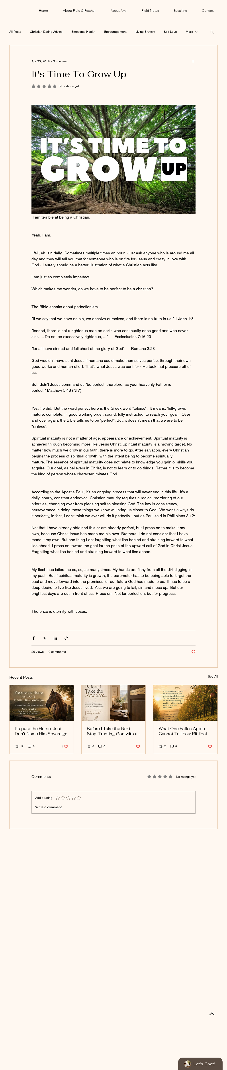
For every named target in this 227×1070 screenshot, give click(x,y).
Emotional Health (83, 31)
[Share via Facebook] (33, 638)
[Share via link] (66, 638)
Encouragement (115, 31)
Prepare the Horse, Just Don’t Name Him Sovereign (41, 731)
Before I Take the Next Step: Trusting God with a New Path (112, 731)
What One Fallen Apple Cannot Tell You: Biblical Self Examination (183, 731)
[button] (212, 32)
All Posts (15, 31)
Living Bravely (145, 31)
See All (213, 676)
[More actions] (193, 61)
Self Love (170, 31)
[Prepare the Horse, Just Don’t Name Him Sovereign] (42, 703)
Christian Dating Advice (46, 31)
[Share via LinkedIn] (55, 638)
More (189, 31)
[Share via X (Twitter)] (44, 638)
